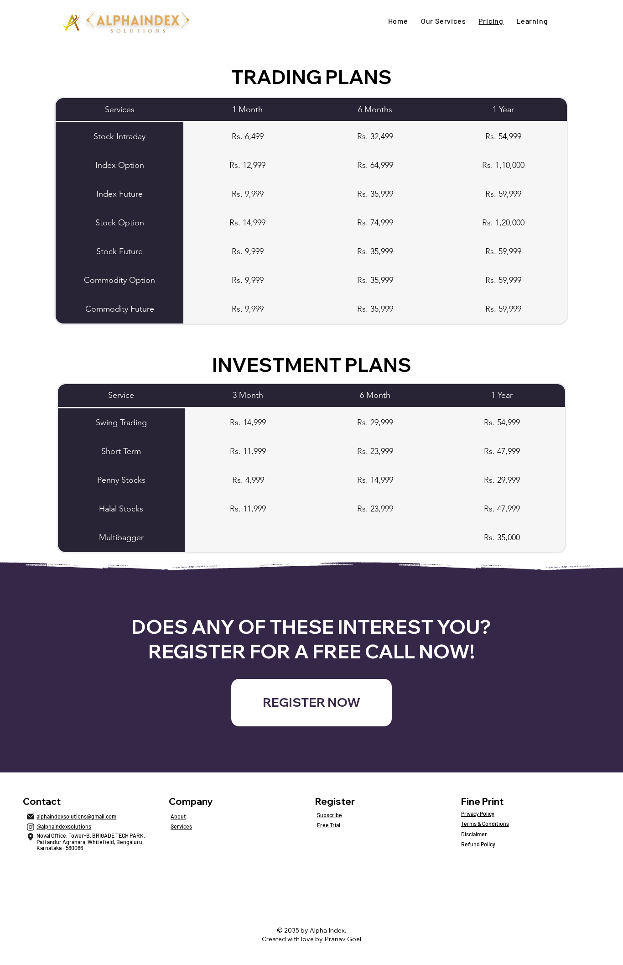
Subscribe (329, 815)
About (178, 816)
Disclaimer (474, 834)
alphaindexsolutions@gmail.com (76, 816)
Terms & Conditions (485, 823)
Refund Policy (478, 844)
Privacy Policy (477, 813)
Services (181, 826)
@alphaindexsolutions (63, 826)
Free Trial (328, 825)
